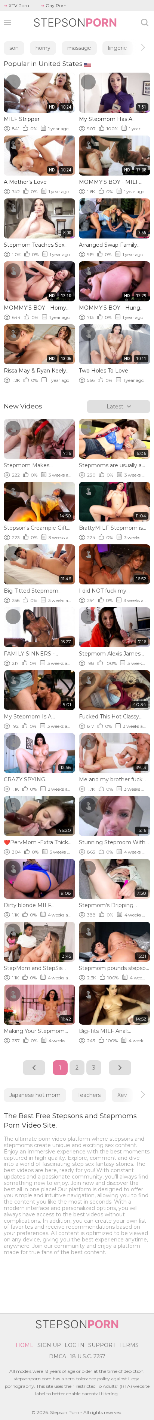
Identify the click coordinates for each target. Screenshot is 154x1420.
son (14, 48)
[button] (136, 47)
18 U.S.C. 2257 (87, 1356)
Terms (129, 1345)
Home (25, 1345)
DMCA (57, 1356)
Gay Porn (56, 5)
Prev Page (34, 1067)
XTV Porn (19, 5)
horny (43, 48)
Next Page (120, 1067)
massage (79, 48)
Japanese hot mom (35, 1095)
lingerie (117, 48)
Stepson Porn (64, 1412)
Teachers (89, 1095)
